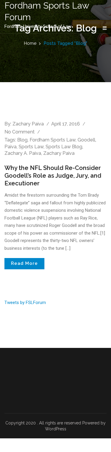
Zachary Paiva (28, 124)
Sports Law (31, 146)
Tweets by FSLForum (25, 302)
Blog (22, 140)
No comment (19, 132)
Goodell (86, 140)
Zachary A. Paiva (22, 153)
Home (30, 43)
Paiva (10, 146)
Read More (24, 263)
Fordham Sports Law (52, 140)
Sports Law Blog (64, 146)
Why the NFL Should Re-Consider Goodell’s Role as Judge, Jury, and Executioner (52, 175)
